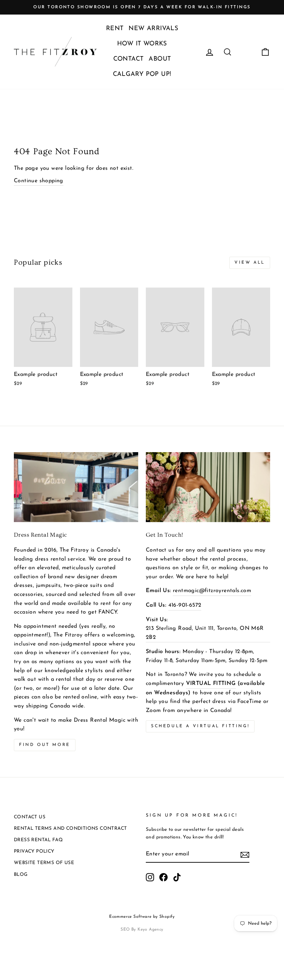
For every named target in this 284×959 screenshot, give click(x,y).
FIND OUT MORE (44, 745)
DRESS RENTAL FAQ (38, 840)
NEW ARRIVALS (153, 29)
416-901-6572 (185, 605)
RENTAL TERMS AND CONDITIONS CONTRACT (70, 828)
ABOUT (160, 59)
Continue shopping (38, 181)
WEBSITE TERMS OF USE (44, 863)
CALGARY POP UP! (142, 74)
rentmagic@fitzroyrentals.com (212, 590)
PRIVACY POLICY (34, 851)
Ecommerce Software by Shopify (142, 917)
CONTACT (128, 59)
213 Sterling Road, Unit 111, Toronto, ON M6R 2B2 (205, 633)
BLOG (21, 874)
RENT (115, 29)
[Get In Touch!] (208, 487)
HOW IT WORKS (142, 44)
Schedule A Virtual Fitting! (200, 726)
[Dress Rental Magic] (76, 487)
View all (249, 263)
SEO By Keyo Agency (142, 929)
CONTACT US (29, 817)
